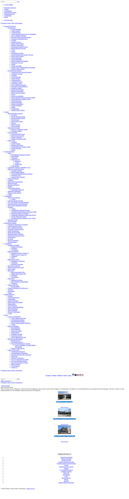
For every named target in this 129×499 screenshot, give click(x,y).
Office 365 (66, 473)
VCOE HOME (8, 4)
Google (66, 465)
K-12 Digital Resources (66, 470)
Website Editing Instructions (66, 482)
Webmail (66, 481)
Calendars (54, 375)
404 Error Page (8, 20)
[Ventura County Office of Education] (11, 23)
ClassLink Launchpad (66, 457)
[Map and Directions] (64, 400)
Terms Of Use (30, 488)
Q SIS (66, 476)
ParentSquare (66, 474)
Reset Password (66, 478)
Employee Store (66, 460)
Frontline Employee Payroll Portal (66, 463)
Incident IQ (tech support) (66, 467)
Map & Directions (64, 407)
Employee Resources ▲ (64, 454)
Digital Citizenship (66, 459)
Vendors (65, 375)
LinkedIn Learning (66, 471)
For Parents (48, 375)
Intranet (66, 468)
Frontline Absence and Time (66, 462)
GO (18, 1)
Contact (69, 375)
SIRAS (66, 479)
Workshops (59, 375)
